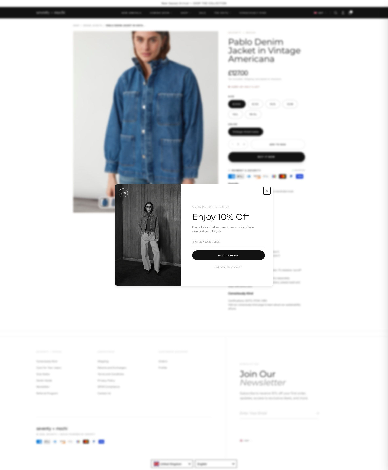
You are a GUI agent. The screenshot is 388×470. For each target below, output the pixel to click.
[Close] (266, 190)
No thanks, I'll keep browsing (228, 267)
